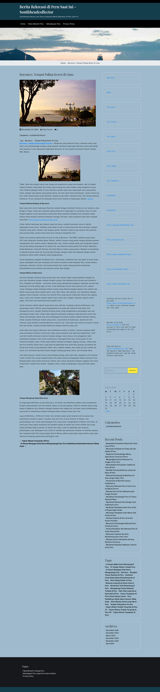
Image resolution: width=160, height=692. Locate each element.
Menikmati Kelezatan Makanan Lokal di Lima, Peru (120, 546)
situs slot (111, 151)
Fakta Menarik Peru (36, 24)
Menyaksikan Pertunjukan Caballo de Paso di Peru (120, 466)
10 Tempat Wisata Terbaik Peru (122, 567)
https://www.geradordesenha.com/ (120, 225)
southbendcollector (38, 135)
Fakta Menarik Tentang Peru (33, 671)
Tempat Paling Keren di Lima (46, 140)
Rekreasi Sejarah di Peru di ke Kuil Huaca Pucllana (119, 519)
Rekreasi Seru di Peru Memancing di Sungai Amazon (119, 492)
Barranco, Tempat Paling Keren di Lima (36, 143)
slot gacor (111, 107)
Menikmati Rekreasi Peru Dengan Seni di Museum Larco (120, 503)
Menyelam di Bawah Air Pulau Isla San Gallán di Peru (120, 450)
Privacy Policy (69, 24)
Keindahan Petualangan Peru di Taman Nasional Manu (120, 498)
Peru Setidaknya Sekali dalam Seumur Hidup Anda (120, 599)
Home (22, 24)
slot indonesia (113, 181)
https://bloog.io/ (114, 325)
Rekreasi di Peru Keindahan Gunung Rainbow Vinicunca (119, 540)
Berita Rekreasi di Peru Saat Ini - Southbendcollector (48, 9)
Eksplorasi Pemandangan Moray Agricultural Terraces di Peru (118, 455)
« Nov (107, 411)
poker (109, 92)
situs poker (111, 166)
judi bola (111, 78)
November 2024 (112, 630)
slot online (111, 122)
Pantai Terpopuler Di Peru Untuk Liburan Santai (121, 595)
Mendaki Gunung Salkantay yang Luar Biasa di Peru (120, 471)
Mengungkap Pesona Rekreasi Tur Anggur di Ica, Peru (119, 460)
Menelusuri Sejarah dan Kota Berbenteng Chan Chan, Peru (117, 535)
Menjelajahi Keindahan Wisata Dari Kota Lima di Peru (121, 444)
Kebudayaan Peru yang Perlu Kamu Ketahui (39, 673)
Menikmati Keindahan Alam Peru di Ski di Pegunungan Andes (120, 508)
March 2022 (110, 636)
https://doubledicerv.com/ (117, 348)
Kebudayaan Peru (53, 24)
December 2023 (112, 633)
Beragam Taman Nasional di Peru (121, 573)
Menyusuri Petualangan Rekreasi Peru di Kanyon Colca (120, 524)
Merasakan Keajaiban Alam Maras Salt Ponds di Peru (120, 514)
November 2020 (112, 641)
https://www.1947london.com (118, 284)
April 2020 (110, 643)
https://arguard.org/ (115, 240)
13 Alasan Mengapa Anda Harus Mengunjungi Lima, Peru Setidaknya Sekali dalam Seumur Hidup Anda (59, 445)
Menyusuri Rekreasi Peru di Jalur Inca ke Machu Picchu (120, 487)
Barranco (28, 140)
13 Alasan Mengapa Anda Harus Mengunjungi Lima (118, 571)
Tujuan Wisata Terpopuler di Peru (35, 441)
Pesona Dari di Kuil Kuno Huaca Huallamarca (118, 482)
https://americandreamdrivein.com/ (43, 220)
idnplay (90, 199)
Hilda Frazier (47, 129)
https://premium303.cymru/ (117, 269)
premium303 (111, 195)
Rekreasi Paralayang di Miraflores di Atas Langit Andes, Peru (119, 476)
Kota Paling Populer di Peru (121, 580)
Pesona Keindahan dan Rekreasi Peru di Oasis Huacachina (121, 530)
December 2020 (112, 638)
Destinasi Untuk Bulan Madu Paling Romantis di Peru (120, 577)
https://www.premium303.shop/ (119, 254)
